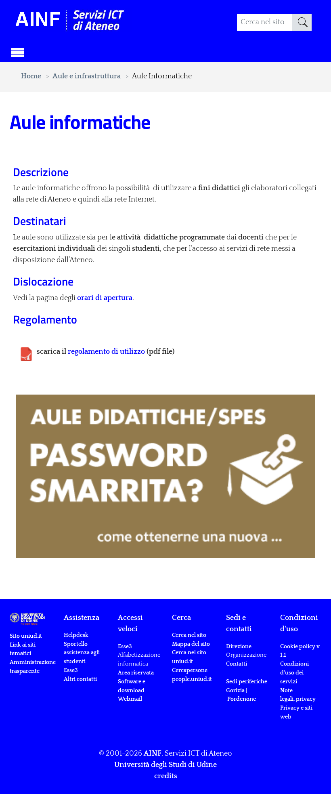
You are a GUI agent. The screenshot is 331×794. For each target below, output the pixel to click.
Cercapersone (189, 670)
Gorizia (235, 690)
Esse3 (71, 670)
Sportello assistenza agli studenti (82, 653)
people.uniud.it (192, 679)
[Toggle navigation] (17, 51)
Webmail (130, 699)
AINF (152, 754)
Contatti (236, 664)
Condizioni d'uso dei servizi (294, 673)
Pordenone (241, 699)
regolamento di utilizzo (106, 352)
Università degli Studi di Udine (165, 765)
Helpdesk (76, 635)
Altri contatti (80, 679)
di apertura (104, 298)
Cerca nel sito (189, 635)
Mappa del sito (191, 644)
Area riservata (136, 673)
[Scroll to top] (314, 777)
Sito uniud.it (26, 636)
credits (165, 776)
